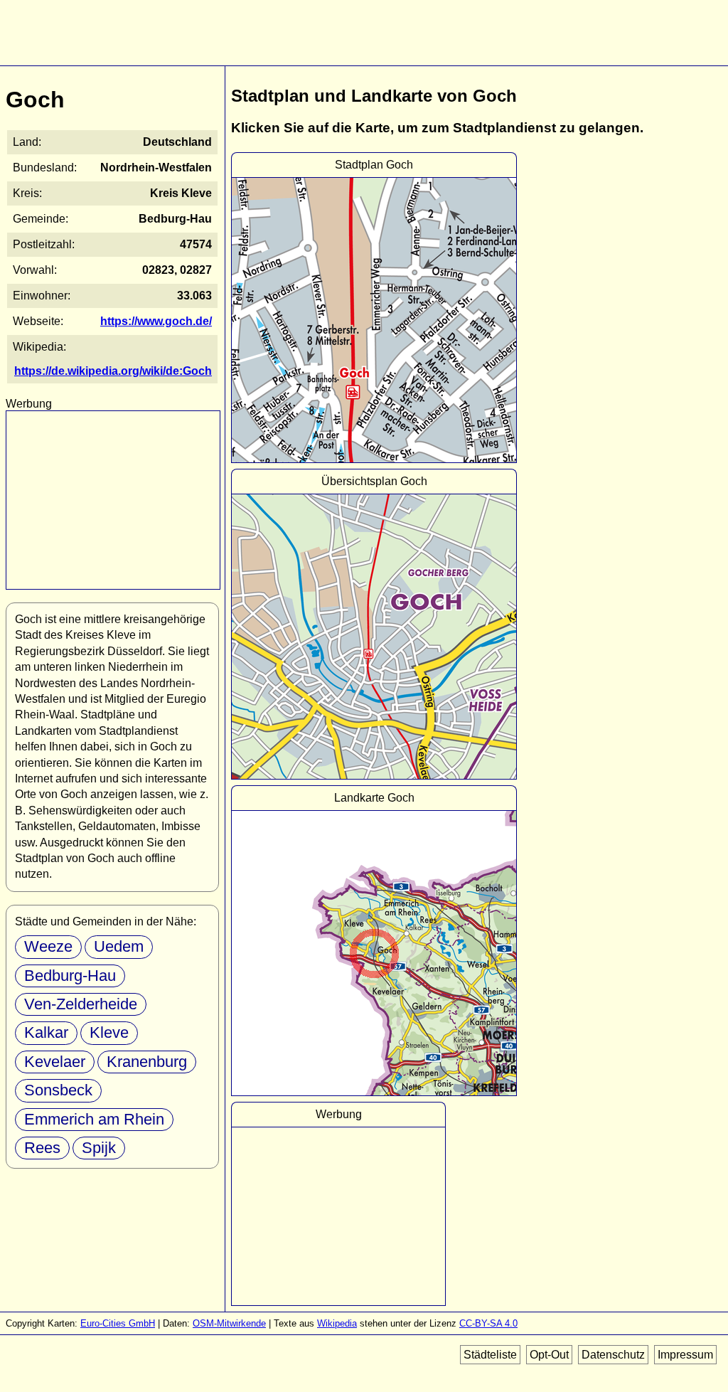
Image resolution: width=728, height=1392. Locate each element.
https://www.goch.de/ (156, 321)
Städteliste (490, 1355)
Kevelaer (54, 1061)
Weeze (48, 946)
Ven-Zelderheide (80, 1004)
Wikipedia (337, 1323)
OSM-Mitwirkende (229, 1323)
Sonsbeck (58, 1090)
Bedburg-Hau (70, 975)
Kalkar (46, 1032)
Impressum (685, 1355)
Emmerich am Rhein (94, 1119)
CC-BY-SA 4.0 (488, 1323)
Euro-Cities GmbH (117, 1323)
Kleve (109, 1032)
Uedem (119, 946)
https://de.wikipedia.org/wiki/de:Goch (113, 371)
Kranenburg (147, 1061)
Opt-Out (549, 1355)
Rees (42, 1148)
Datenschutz (613, 1355)
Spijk (99, 1148)
